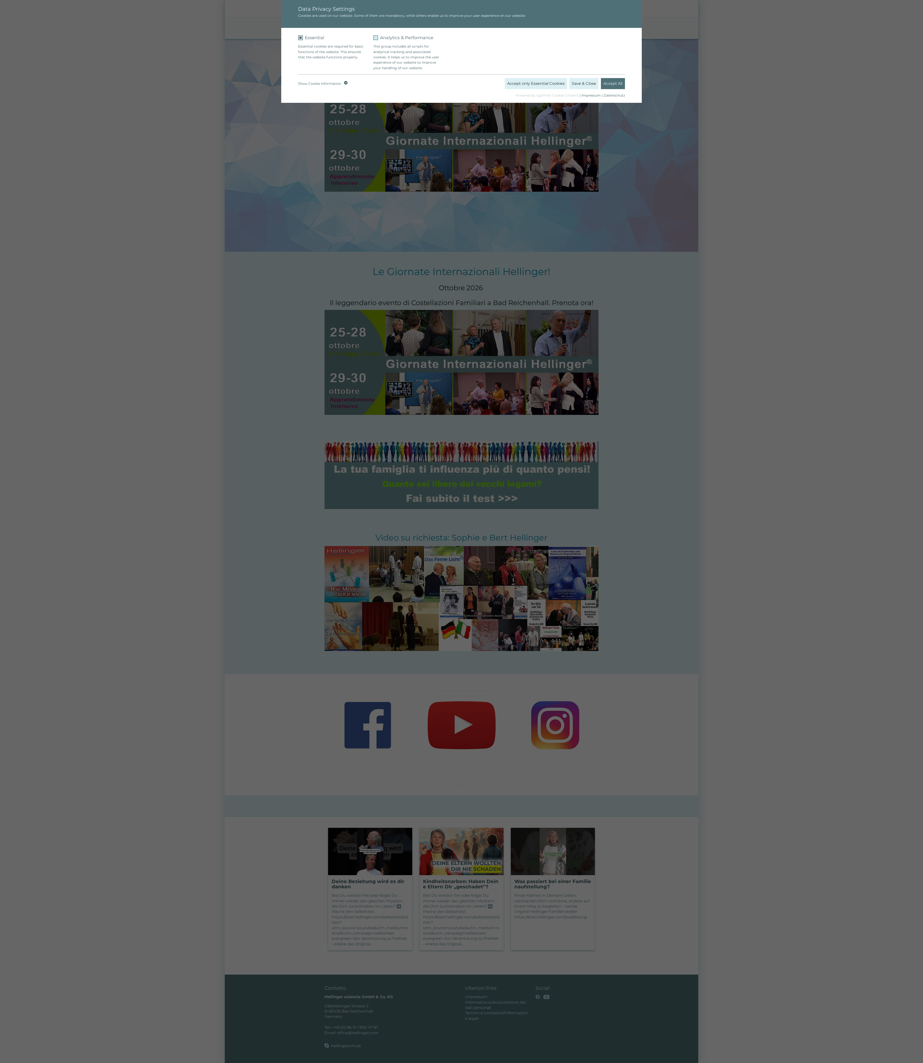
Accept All (613, 83)
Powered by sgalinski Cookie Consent (548, 95)
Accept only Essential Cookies (536, 83)
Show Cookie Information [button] (320, 83)
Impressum (591, 95)
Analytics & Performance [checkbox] (406, 37)
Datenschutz (614, 95)
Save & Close (584, 83)
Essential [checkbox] (314, 37)
